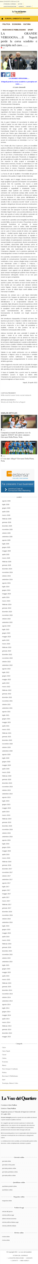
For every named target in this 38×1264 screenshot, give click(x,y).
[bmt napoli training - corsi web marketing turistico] (17, 480)
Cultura (4, 1058)
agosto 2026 (6, 501)
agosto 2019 (6, 797)
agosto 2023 (6, 626)
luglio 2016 (5, 926)
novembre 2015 (7, 954)
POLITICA (6, 24)
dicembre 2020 (7, 740)
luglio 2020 (5, 758)
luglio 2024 (5, 586)
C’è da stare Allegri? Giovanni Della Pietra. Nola (17, 459)
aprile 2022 (5, 683)
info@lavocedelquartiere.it (17, 1127)
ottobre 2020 (6, 747)
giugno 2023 (6, 633)
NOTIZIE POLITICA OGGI (8, 1215)
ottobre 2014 (6, 997)
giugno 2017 (6, 890)
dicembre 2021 (7, 697)
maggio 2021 (6, 722)
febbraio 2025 (6, 561)
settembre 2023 (7, 622)
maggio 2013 (6, 1036)
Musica (4, 1065)
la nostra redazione (10, 6)
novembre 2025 (7, 529)
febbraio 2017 (6, 904)
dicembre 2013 (7, 1033)
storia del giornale (10, 4)
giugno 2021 (6, 719)
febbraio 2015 (6, 983)
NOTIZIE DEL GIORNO (7, 1211)
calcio (4, 430)
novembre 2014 (7, 994)
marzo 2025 (6, 558)
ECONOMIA (16, 24)
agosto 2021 (6, 711)
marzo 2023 (6, 644)
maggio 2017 (6, 894)
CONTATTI (14, 1260)
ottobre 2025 (6, 533)
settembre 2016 (7, 922)
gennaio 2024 (6, 608)
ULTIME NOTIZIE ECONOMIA (9, 1218)
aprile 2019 (5, 811)
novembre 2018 (7, 829)
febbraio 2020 (6, 776)
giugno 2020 (6, 761)
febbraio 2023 (6, 647)
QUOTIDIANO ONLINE (7, 1190)
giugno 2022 (6, 676)
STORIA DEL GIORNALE (20, 1255)
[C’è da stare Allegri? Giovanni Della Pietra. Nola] (19, 447)
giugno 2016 (6, 929)
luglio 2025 (5, 544)
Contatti (28, 6)
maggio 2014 (6, 1015)
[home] (3, 19)
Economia (5, 1062)
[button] (36, 2)
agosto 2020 (6, 754)
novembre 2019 (7, 786)
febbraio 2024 (6, 604)
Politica (4, 1072)
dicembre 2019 (7, 783)
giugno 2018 (6, 847)
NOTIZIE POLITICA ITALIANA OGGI (10, 1222)
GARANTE (29, 1258)
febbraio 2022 (6, 690)
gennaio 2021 (6, 736)
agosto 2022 (6, 669)
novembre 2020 (7, 744)
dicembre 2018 (7, 826)
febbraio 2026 (6, 519)
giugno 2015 (6, 969)
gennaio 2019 (6, 822)
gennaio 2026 (6, 522)
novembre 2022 (7, 658)
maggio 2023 (6, 636)
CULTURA (27, 24)
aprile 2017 (5, 897)
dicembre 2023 (7, 611)
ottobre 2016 (6, 919)
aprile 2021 (5, 726)
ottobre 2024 (6, 576)
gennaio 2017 (6, 908)
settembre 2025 (7, 536)
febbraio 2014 (6, 1026)
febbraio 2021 (6, 733)
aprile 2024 (5, 597)
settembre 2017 (7, 879)
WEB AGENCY (24, 1260)
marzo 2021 (6, 729)
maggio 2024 (6, 594)
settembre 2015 (7, 961)
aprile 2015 (5, 976)
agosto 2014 (6, 1004)
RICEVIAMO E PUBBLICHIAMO (14, 30)
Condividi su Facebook (3, 74)
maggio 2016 (6, 933)
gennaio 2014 (6, 1029)
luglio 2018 (5, 844)
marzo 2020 (6, 772)
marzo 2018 (6, 858)
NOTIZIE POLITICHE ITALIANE (9, 1225)
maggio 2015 (6, 972)
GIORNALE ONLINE (6, 1161)
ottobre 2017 (6, 876)
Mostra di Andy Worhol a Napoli (13, 402)
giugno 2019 (6, 804)
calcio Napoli (6, 1051)
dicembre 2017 (7, 869)
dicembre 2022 (7, 654)
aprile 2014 (5, 1019)
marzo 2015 (6, 979)
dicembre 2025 (7, 526)
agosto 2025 (6, 540)
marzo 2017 (6, 901)
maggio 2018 (6, 851)
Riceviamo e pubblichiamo (10, 1076)
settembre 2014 (7, 1001)
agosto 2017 (6, 883)
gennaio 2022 (6, 694)
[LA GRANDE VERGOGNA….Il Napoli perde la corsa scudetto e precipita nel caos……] (19, 60)
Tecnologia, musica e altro (10, 1083)
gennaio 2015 (6, 986)
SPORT (30, 30)
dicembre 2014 (7, 990)
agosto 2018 (6, 840)
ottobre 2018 (6, 833)
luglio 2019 (5, 801)
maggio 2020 (6, 765)
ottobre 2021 (6, 704)
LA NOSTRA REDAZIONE (16, 1258)
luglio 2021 (5, 715)
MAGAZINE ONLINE (7, 1200)
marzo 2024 (6, 601)
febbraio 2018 (6, 861)
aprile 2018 (5, 854)
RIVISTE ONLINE (6, 1236)
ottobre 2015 (6, 958)
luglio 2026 (5, 504)
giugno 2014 (6, 1011)
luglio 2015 (5, 965)
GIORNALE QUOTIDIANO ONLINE (10, 1172)
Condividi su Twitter (8, 74)
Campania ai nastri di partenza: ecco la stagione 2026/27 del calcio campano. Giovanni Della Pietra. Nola (15, 434)
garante (21, 6)
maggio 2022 (6, 679)
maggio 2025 (6, 551)
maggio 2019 (6, 808)
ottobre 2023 (6, 619)
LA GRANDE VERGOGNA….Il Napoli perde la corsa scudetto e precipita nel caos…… (19, 39)
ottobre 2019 (6, 790)
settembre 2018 (7, 836)
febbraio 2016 (6, 944)
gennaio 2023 (6, 651)
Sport (4, 48)
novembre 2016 (7, 915)
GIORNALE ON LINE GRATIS (8, 1164)
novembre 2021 (7, 701)
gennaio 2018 (6, 865)
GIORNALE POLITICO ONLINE (9, 1175)
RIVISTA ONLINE (6, 1240)
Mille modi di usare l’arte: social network (16, 395)
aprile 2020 (5, 769)
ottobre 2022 (6, 661)
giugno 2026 (6, 508)
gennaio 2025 (6, 565)
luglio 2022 (5, 672)
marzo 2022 (6, 686)
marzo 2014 (6, 1022)
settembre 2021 (7, 708)
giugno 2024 (6, 590)
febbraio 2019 (6, 819)
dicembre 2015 (7, 951)
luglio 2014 (5, 1008)
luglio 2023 (5, 629)
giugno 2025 (6, 547)
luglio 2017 (5, 886)
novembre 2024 (7, 572)
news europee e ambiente (10, 1069)
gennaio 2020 (6, 779)
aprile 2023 (5, 640)
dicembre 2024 (7, 569)
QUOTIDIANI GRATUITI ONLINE (9, 1186)
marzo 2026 (6, 515)
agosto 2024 (6, 583)
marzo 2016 (6, 940)
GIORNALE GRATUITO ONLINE (9, 1168)
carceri (4, 1055)
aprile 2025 (5, 554)
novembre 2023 (7, 615)
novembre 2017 (7, 872)
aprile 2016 (5, 936)
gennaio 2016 (6, 947)
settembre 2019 (7, 794)
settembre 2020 (7, 751)
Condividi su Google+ (13, 74)
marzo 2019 (6, 815)
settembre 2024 (7, 579)
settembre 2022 (7, 665)
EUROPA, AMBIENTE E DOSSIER (17, 18)
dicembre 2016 (7, 911)
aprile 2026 (5, 511)
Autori (20, 4)
